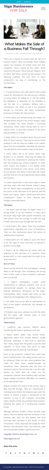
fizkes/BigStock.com (12, 438)
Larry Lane (39, 53)
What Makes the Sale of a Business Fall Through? (24, 46)
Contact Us (27, 2)
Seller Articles (26, 53)
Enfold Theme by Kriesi (36, 467)
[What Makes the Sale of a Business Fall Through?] (24, 29)
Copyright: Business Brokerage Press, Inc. (20, 434)
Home (19, 2)
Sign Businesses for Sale (20, 467)
